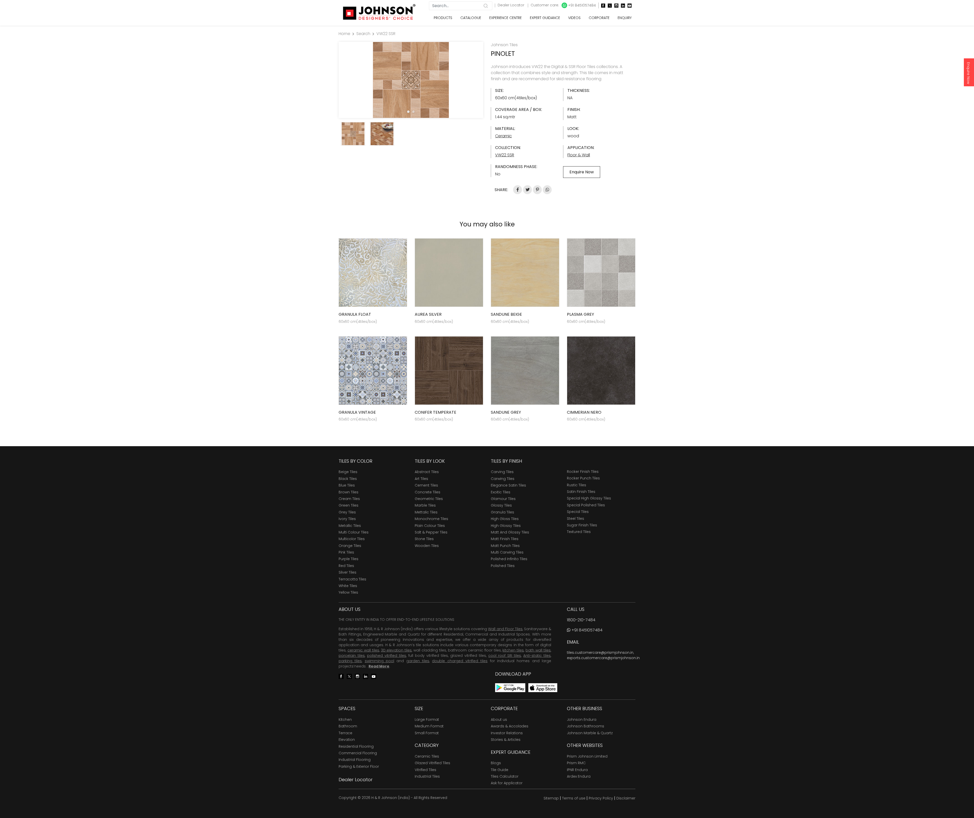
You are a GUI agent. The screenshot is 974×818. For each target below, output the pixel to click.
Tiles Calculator (504, 776)
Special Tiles (578, 511)
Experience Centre (505, 17)
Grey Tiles (347, 512)
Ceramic (503, 136)
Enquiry (625, 17)
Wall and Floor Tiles (505, 628)
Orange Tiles (350, 545)
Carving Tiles (502, 471)
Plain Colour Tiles (430, 525)
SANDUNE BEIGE (506, 314)
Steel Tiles (575, 518)
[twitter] (608, 5)
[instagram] (615, 5)
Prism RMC (576, 762)
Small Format (427, 733)
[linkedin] (621, 5)
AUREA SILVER (428, 314)
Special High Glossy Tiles (589, 498)
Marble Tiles (425, 505)
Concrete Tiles (427, 492)
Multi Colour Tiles (354, 532)
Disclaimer (625, 798)
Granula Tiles (502, 512)
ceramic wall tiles (363, 650)
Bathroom (348, 726)
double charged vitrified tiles (460, 660)
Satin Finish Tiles (581, 491)
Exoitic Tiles (500, 492)
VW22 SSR (385, 34)
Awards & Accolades (509, 726)
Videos (574, 17)
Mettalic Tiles (426, 512)
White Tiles (348, 585)
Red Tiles (346, 565)
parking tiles (350, 660)
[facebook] (602, 5)
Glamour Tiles (503, 498)
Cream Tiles (349, 498)
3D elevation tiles (396, 650)
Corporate (599, 17)
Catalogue (470, 17)
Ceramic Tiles (427, 756)
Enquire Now (968, 73)
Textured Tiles (579, 531)
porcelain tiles (352, 655)
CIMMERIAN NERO (584, 412)
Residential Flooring (356, 746)
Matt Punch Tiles (505, 545)
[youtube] (628, 5)
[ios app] (542, 687)
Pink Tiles (346, 552)
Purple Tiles (348, 558)
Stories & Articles (505, 739)
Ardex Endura (578, 776)
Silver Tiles (347, 572)
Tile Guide (499, 769)
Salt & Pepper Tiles (431, 532)
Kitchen (345, 719)
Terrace (345, 733)
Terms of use (573, 798)
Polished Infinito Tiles (509, 558)
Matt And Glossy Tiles (510, 532)
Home (344, 34)
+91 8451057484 (581, 5)
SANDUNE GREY (506, 412)
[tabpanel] (411, 80)
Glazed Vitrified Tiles (432, 762)
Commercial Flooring (358, 753)
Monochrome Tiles (431, 518)
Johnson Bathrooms (585, 726)
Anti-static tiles (537, 655)
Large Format (427, 719)
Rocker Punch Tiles (583, 478)
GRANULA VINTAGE (357, 412)
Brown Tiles (348, 492)
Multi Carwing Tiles (507, 552)
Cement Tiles (426, 485)
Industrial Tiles (427, 776)
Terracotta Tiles (352, 579)
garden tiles (417, 660)
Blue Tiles (347, 485)
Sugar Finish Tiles (582, 525)
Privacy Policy (601, 798)
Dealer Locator (511, 5)
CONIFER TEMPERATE (435, 412)
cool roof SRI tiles (504, 655)
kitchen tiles (513, 650)
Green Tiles (348, 505)
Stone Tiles (424, 538)
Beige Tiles (348, 471)
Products (443, 17)
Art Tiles (421, 478)
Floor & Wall (578, 155)
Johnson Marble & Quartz (590, 733)
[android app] (510, 687)
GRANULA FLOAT (355, 314)
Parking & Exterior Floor (359, 766)
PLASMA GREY (580, 314)
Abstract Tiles (427, 471)
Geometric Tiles (429, 498)
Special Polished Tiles (586, 505)
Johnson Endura (581, 719)
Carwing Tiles (502, 478)
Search (363, 34)
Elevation (347, 739)
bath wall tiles (538, 650)
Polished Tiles (503, 565)
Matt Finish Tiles (504, 538)
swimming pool (379, 660)
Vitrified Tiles (425, 769)
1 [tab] (408, 111)
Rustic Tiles (576, 485)
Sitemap (551, 798)
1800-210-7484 (581, 620)
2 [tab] (413, 111)
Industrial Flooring (355, 759)
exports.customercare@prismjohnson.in (603, 657)
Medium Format (429, 726)
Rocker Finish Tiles (583, 471)
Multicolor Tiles (352, 538)
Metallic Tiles (350, 525)
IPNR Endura (577, 769)
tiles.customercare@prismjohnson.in (600, 652)
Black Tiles (348, 478)
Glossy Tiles (501, 505)
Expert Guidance (545, 17)
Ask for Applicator (507, 783)
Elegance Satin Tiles (508, 485)
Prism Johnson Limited (587, 756)
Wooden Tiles (427, 545)
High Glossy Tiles (506, 525)
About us (499, 719)
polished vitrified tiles (386, 655)
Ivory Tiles (347, 518)
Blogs (496, 762)
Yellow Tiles (348, 592)
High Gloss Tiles (505, 518)
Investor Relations (507, 733)
